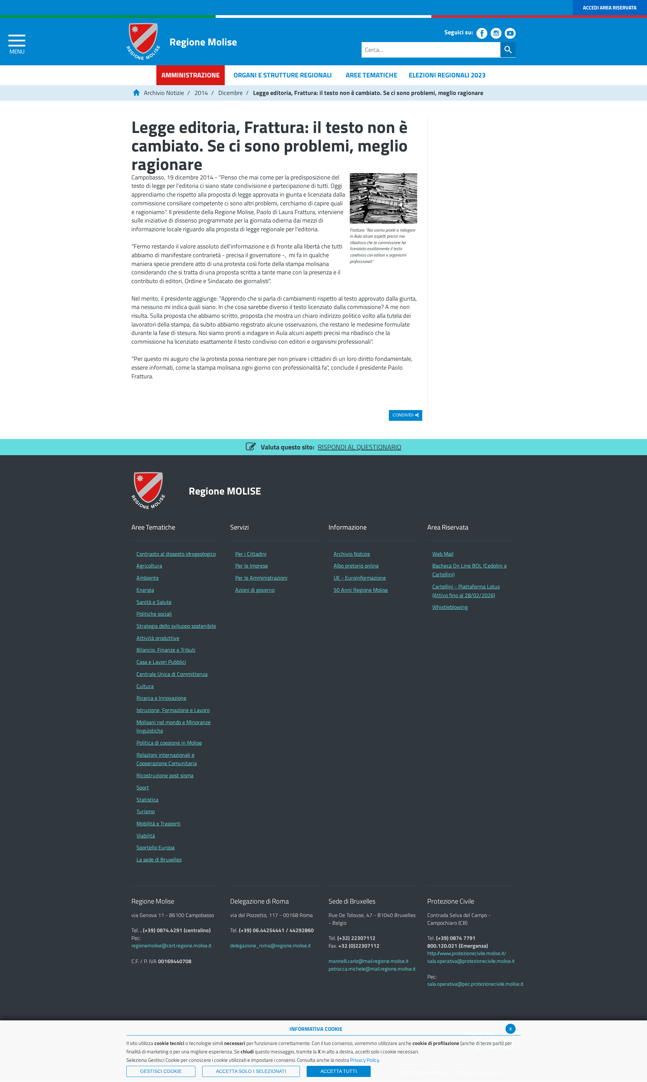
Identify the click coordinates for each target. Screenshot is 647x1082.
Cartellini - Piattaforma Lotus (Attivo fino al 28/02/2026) (466, 590)
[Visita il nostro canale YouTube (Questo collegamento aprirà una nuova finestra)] (510, 33)
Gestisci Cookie (161, 1071)
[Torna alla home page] (136, 92)
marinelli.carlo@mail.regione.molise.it (368, 961)
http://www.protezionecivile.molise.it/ (466, 953)
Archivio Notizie (164, 92)
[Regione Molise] (143, 41)
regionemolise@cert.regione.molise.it (171, 945)
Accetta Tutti (338, 1071)
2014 (201, 92)
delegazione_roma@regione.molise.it (270, 945)
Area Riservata (447, 527)
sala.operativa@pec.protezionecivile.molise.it (475, 983)
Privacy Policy (364, 1060)
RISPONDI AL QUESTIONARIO (359, 447)
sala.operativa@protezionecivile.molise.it (471, 961)
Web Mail (443, 554)
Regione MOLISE (225, 490)
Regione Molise (203, 41)
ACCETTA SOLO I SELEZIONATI (251, 1071)
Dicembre (230, 92)
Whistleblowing (450, 607)
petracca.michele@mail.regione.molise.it (372, 968)
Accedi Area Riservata (610, 7)
